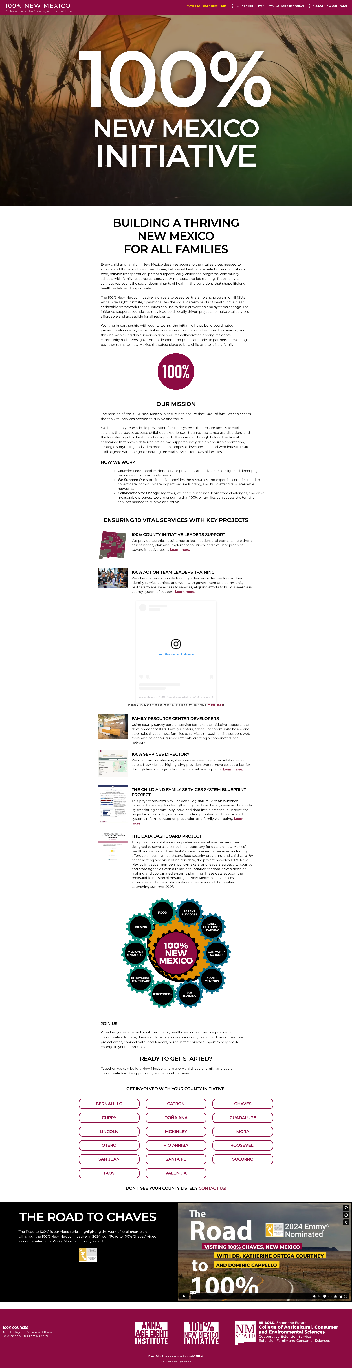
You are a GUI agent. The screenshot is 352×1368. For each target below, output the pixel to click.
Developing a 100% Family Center (25, 1336)
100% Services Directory (160, 754)
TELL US (199, 1356)
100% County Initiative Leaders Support (178, 534)
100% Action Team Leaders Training (173, 572)
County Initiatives (249, 6)
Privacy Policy (155, 1356)
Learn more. (180, 550)
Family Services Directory (206, 6)
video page (215, 704)
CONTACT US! (212, 1188)
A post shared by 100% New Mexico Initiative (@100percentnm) (176, 696)
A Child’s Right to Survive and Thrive (27, 1332)
